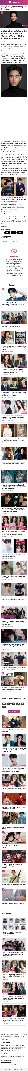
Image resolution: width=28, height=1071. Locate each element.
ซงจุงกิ (13, 1047)
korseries (8, 41)
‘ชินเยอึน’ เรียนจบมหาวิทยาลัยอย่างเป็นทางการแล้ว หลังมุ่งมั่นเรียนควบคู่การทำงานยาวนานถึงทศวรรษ (14, 347)
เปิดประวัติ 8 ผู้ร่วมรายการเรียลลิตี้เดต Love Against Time (12, 933)
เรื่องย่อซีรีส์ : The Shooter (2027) (11, 326)
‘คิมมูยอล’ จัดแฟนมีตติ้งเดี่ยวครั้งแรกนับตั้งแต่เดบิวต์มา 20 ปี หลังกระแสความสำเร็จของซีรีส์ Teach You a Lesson (14, 486)
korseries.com (9, 211)
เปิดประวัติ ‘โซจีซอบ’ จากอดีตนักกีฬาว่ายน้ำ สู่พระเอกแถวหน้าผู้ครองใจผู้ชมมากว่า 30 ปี (13, 1020)
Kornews (8, 6)
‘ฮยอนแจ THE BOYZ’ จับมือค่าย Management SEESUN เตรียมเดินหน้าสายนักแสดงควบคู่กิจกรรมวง (13, 304)
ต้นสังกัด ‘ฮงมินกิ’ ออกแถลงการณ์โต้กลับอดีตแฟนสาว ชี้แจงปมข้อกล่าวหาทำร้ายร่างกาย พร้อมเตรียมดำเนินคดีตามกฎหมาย (14, 770)
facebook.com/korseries (18, 207)
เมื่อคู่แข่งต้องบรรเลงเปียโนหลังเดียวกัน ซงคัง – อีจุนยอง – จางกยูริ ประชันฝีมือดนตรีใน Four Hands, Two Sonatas (14, 394)
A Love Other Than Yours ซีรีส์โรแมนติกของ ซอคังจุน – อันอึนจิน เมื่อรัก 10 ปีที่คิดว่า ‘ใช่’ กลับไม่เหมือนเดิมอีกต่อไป (13, 509)
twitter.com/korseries (11, 209)
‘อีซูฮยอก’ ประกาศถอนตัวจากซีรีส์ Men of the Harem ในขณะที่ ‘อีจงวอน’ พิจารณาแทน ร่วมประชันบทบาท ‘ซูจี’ (14, 749)
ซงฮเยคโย (17, 1047)
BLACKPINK (3, 1045)
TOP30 (9, 1045)
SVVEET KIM (5, 374)
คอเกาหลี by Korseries (10, 1037)
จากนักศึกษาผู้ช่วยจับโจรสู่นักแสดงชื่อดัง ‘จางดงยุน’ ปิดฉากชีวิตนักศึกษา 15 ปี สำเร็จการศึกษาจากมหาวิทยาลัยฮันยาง (13, 599)
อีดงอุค (15, 1050)
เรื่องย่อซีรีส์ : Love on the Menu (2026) (13, 903)
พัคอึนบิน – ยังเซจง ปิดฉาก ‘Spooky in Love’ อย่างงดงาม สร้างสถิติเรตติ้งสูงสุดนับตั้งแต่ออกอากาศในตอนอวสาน (13, 371)
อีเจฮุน (18, 1050)
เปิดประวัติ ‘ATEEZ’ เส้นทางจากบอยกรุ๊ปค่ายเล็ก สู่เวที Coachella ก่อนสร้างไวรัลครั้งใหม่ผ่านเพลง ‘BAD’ (13, 622)
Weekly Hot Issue (14, 712)
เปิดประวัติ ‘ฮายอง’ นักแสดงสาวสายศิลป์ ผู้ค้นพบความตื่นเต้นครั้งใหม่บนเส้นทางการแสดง (14, 789)
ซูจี (24, 1047)
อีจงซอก (8, 1050)
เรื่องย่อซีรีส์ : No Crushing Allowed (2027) (13, 667)
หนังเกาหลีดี (20, 1048)
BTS (7, 1045)
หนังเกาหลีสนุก (4, 1050)
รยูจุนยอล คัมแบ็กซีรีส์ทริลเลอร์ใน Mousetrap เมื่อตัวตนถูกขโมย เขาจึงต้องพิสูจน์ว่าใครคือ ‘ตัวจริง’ (13, 463)
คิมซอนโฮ (13, 1045)
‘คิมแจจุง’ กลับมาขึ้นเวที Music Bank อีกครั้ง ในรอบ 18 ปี (13, 577)
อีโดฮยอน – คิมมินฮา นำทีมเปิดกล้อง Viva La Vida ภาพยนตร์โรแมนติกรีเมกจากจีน (13, 688)
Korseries (8, 214)
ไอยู (20, 1050)
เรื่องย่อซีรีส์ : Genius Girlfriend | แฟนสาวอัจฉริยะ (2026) (13, 846)
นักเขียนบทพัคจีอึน (14, 241)
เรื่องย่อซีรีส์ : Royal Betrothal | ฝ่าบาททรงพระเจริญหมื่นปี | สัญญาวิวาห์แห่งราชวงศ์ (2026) (13, 866)
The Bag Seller (6, 328)
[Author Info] (14, 254)
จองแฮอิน (3, 1047)
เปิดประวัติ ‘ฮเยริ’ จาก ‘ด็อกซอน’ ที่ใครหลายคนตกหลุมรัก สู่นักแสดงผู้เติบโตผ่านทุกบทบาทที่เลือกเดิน (13, 998)
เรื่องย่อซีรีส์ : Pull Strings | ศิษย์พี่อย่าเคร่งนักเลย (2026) (14, 730)
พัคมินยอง (11, 1048)
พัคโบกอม (15, 1048)
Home (2, 6)
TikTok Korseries (4, 1039)
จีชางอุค (6, 1047)
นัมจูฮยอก (3, 1048)
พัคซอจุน (7, 1048)
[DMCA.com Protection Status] (6, 238)
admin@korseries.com (6, 1062)
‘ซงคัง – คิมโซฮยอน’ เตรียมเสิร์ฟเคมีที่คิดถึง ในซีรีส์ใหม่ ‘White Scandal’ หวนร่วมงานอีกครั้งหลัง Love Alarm (13, 417)
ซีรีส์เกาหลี (21, 1047)
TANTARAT (5, 397)
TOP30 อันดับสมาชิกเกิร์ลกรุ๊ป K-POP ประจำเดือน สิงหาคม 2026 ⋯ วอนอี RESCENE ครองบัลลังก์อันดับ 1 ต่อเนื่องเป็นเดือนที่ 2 (13, 533)
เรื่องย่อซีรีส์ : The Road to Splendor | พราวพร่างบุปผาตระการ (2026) (13, 808)
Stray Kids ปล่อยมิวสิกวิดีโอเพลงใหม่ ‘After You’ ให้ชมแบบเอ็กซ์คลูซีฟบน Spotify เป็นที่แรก (13, 646)
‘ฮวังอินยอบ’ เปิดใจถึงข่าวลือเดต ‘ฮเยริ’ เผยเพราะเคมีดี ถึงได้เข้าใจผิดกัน (13, 555)
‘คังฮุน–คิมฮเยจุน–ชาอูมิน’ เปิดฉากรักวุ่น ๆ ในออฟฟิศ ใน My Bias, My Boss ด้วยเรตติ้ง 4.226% (13, 827)
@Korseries (19, 1037)
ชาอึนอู (10, 1047)
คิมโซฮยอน (22, 1045)
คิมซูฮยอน (5, 241)
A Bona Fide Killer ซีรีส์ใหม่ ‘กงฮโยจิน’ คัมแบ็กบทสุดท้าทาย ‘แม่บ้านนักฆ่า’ (14, 885)
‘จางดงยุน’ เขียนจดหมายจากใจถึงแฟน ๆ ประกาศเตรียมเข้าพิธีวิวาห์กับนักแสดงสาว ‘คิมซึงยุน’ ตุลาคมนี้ (13, 440)
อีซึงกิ (12, 1050)
